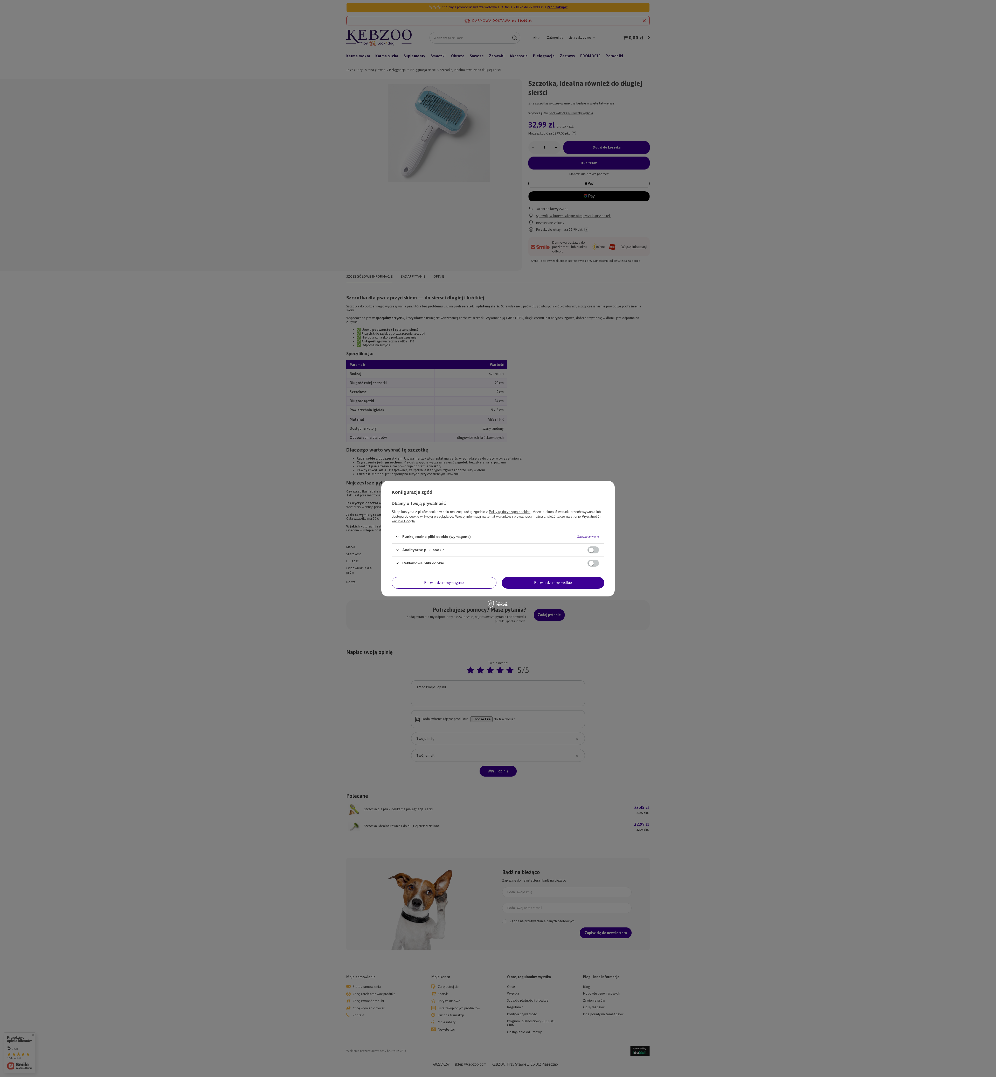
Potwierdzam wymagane (444, 583)
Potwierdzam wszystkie (553, 583)
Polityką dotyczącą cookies (509, 511)
